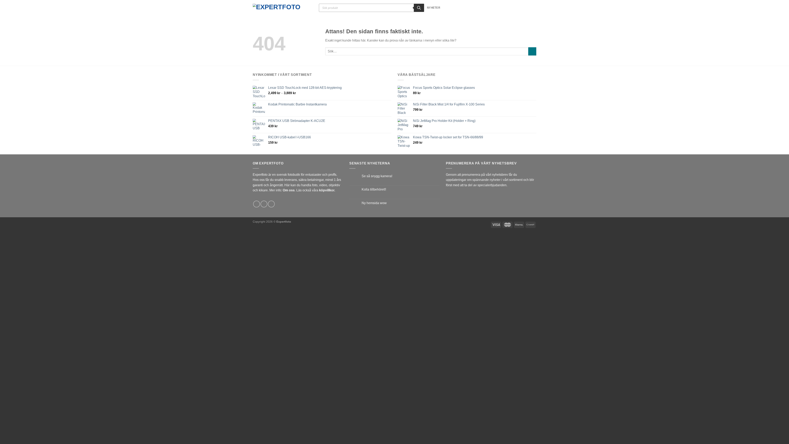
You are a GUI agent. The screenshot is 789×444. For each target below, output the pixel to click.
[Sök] (419, 8)
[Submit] (532, 51)
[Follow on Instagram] (264, 204)
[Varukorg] (534, 7)
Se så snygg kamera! (377, 176)
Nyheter (433, 7)
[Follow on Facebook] (256, 204)
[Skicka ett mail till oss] (271, 204)
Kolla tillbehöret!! (374, 189)
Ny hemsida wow (374, 203)
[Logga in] (527, 7)
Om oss (289, 190)
